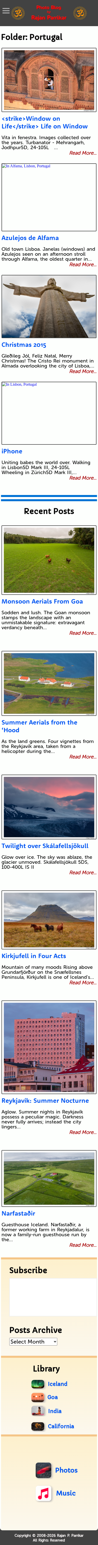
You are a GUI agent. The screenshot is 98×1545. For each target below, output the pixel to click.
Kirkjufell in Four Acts (34, 956)
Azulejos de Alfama (30, 238)
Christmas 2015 (24, 344)
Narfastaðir (18, 1213)
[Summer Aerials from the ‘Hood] (49, 683)
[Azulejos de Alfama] (49, 197)
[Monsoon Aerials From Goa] (49, 560)
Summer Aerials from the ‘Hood (39, 726)
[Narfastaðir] (49, 1178)
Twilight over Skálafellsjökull (45, 846)
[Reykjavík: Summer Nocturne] (49, 1047)
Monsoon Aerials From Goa (42, 601)
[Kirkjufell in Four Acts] (49, 919)
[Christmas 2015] (49, 306)
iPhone (12, 451)
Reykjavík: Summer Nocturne (45, 1100)
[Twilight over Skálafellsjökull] (49, 807)
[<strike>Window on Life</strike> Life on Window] (49, 80)
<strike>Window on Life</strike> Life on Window (45, 122)
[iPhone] (49, 413)
